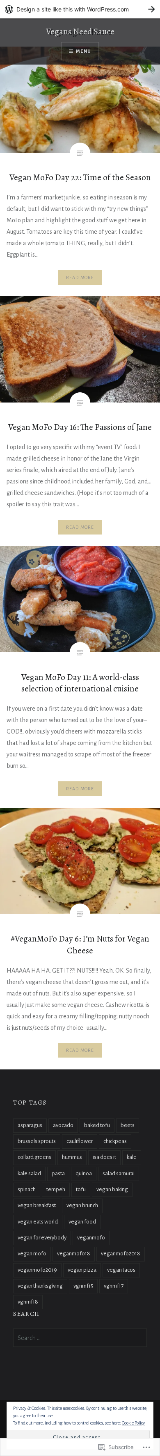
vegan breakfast (37, 1205)
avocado (63, 1125)
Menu (83, 51)
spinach (27, 1189)
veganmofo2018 (120, 1253)
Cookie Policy (133, 1422)
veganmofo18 (73, 1253)
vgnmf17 (113, 1286)
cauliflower (79, 1141)
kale (132, 1157)
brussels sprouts (37, 1141)
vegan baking (112, 1189)
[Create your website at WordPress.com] (80, 9)
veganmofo (91, 1238)
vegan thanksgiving (40, 1286)
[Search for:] (79, 1338)
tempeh (55, 1189)
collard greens (34, 1157)
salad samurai (119, 1173)
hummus (72, 1157)
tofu (81, 1189)
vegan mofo (32, 1253)
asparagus (30, 1125)
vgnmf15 (83, 1286)
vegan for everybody (42, 1238)
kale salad (29, 1173)
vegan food (82, 1222)
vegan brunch (82, 1205)
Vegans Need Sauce (80, 31)
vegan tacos (121, 1270)
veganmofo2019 (37, 1270)
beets (128, 1125)
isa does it (104, 1157)
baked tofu (97, 1125)
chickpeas (115, 1141)
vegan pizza (82, 1270)
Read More (80, 277)
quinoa (83, 1173)
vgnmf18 (28, 1302)
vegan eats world (38, 1222)
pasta (58, 1173)
